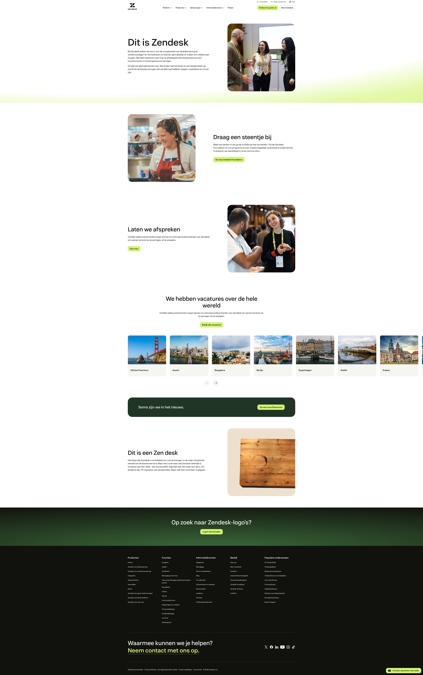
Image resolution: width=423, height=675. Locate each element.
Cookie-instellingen (185, 670)
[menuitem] (292, 2)
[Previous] (207, 383)
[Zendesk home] (133, 6)
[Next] (216, 383)
